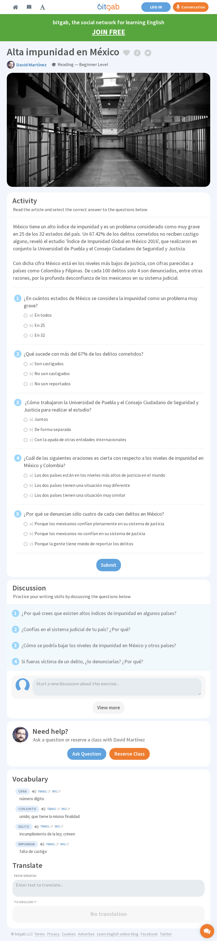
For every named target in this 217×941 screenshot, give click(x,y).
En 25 (37, 325)
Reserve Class (129, 753)
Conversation (193, 7)
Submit (108, 565)
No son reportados (50, 383)
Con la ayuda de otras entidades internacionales (77, 439)
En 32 (37, 335)
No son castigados (49, 373)
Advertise (86, 933)
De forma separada (50, 429)
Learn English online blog (117, 933)
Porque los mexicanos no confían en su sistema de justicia (87, 533)
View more (108, 707)
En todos (40, 315)
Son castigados (46, 363)
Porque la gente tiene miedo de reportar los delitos (81, 543)
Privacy (53, 933)
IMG (54, 791)
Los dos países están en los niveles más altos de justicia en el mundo (97, 475)
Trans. (42, 791)
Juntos (38, 419)
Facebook (149, 933)
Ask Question (86, 753)
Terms (39, 933)
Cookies (69, 933)
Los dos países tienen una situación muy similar (77, 495)
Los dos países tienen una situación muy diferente (79, 485)
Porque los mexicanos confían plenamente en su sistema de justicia (96, 523)
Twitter (166, 933)
